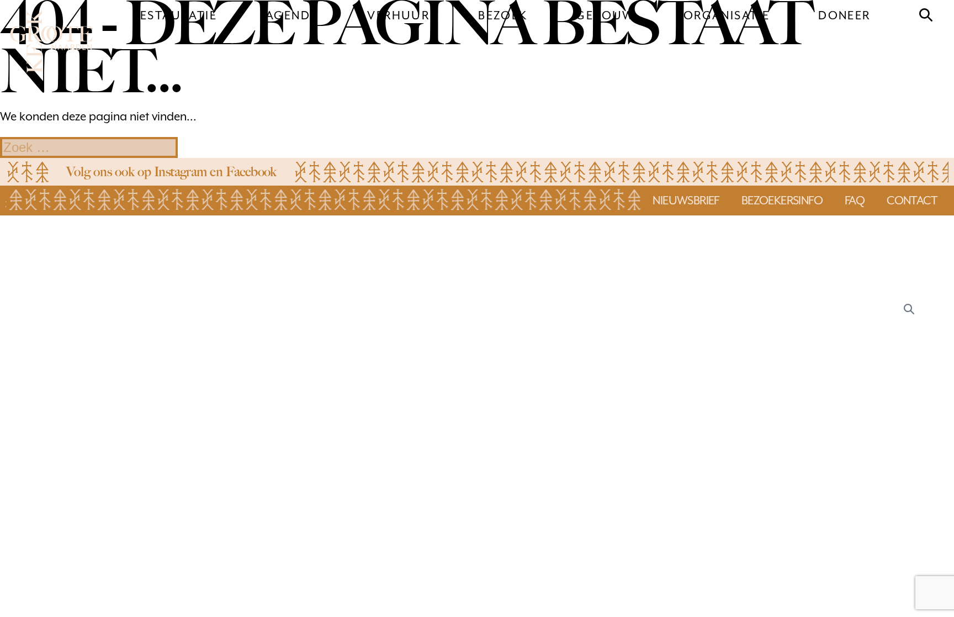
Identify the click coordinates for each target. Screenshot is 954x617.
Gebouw (605, 15)
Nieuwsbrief (686, 200)
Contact (912, 200)
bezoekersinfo (782, 200)
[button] (926, 15)
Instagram (180, 172)
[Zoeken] (909, 308)
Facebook (251, 172)
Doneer (844, 15)
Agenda (292, 15)
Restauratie (174, 15)
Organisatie (726, 15)
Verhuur (398, 15)
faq (855, 200)
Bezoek (502, 15)
